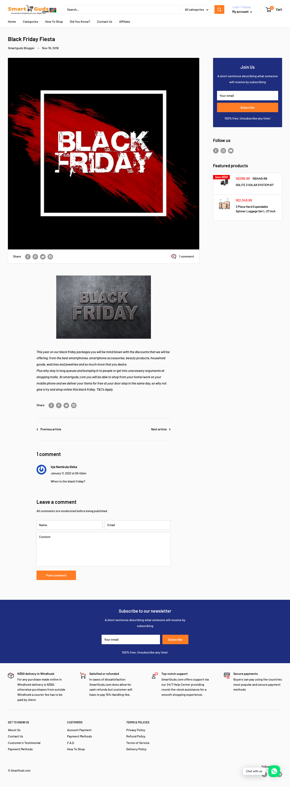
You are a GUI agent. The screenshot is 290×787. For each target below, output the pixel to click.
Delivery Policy (136, 749)
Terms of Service (138, 743)
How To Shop (54, 21)
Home (12, 21)
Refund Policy (135, 736)
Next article (159, 429)
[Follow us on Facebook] (216, 151)
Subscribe (247, 107)
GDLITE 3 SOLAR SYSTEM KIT (255, 185)
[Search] (219, 9)
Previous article (50, 429)
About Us (14, 730)
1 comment (186, 256)
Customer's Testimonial (24, 743)
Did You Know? (80, 21)
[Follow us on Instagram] (223, 151)
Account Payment (79, 730)
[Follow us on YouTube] (231, 151)
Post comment (56, 575)
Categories (30, 21)
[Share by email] (50, 256)
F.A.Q (70, 743)
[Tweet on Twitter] (43, 256)
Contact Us (104, 21)
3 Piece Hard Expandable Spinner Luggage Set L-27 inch (255, 209)
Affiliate (124, 21)
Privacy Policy (135, 730)
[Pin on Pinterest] (35, 256)
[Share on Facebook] (28, 256)
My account (240, 11)
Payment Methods (20, 749)
